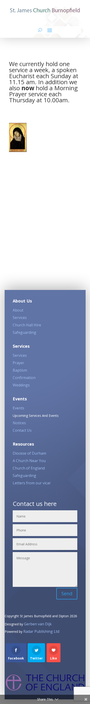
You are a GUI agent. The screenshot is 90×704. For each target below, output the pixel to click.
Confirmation (24, 377)
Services (20, 317)
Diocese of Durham (29, 453)
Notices (19, 422)
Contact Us (22, 430)
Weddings (21, 385)
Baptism (20, 370)
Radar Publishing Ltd (41, 631)
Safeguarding (24, 332)
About (18, 310)
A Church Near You (29, 460)
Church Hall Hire (27, 325)
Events (18, 408)
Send (66, 593)
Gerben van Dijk (38, 624)
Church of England (29, 468)
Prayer (18, 362)
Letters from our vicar (32, 482)
